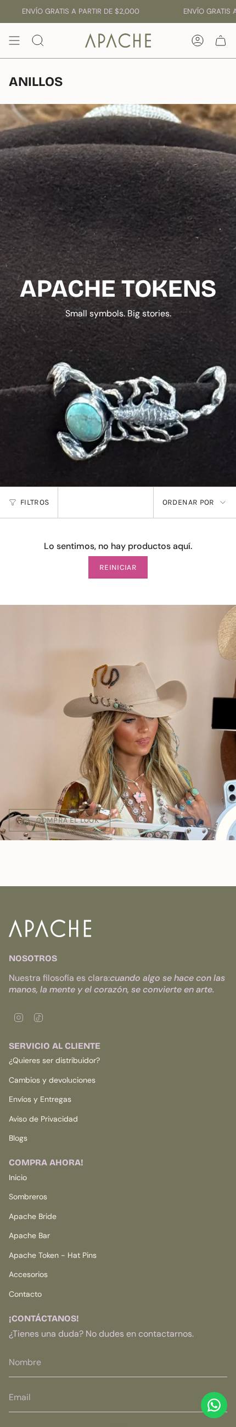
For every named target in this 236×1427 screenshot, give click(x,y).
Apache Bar (29, 1235)
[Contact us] (214, 1405)
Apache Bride (33, 1216)
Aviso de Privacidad (43, 1119)
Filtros (34, 502)
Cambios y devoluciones (52, 1080)
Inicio (18, 1177)
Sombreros (28, 1196)
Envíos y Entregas (40, 1099)
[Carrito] (220, 40)
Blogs (18, 1138)
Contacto (25, 1294)
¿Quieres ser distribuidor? (54, 1060)
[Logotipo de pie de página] (50, 928)
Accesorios (28, 1274)
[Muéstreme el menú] (14, 40)
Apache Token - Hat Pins (53, 1255)
